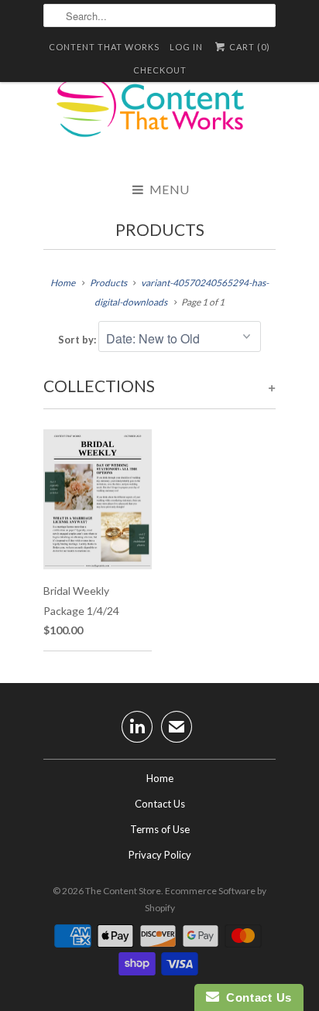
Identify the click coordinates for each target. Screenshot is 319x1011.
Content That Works (104, 47)
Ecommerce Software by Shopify (206, 899)
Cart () (248, 47)
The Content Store (123, 891)
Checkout (160, 70)
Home (159, 778)
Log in (186, 47)
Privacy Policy (160, 855)
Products (159, 229)
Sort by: (78, 339)
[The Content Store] (159, 116)
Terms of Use (160, 829)
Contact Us (160, 804)
